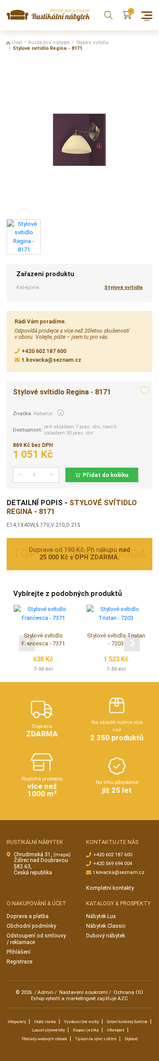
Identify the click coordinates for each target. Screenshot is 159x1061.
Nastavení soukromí (83, 992)
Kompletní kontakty (110, 888)
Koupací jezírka (86, 1030)
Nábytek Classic (105, 926)
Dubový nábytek (105, 936)
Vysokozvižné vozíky (81, 1022)
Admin (45, 992)
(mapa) (62, 855)
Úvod (16, 42)
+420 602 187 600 (44, 351)
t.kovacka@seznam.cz (51, 360)
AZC (122, 998)
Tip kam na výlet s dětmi (96, 1039)
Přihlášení (18, 952)
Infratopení (116, 1030)
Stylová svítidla (92, 42)
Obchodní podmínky (31, 926)
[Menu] (147, 15)
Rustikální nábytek (49, 42)
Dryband (131, 1039)
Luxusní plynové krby (48, 1030)
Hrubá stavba (45, 1022)
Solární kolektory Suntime (127, 1022)
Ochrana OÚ (128, 992)
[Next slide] (132, 643)
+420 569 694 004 (112, 863)
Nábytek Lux (101, 916)
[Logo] (48, 15)
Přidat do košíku (106, 475)
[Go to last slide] (27, 643)
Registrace (19, 962)
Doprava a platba (28, 916)
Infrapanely (17, 1022)
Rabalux (43, 413)
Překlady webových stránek (44, 1039)
